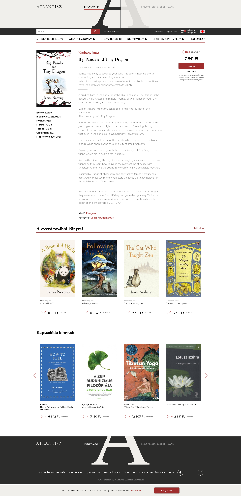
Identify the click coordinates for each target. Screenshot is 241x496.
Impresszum (93, 472)
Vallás (94, 217)
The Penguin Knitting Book (176, 303)
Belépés (159, 31)
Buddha (43, 404)
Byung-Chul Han (89, 404)
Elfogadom (166, 490)
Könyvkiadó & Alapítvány (157, 7)
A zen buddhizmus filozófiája (93, 407)
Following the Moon (90, 303)
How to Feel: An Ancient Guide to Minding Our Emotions (57, 408)
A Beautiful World (47, 303)
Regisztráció (171, 31)
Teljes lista (199, 228)
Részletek (136, 490)
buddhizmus (106, 217)
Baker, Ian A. (129, 404)
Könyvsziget (92, 7)
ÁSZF (126, 472)
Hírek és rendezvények (168, 38)
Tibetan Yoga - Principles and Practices (138, 407)
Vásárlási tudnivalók (52, 472)
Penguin (91, 213)
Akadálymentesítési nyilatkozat (153, 472)
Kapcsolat (197, 38)
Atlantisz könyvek (82, 38)
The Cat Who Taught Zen (134, 303)
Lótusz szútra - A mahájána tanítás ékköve (181, 404)
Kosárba (191, 66)
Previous (35, 375)
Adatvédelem (112, 472)
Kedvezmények (137, 38)
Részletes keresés (111, 31)
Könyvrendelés (111, 38)
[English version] (202, 31)
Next (206, 375)
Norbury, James (88, 52)
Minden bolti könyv (49, 38)
